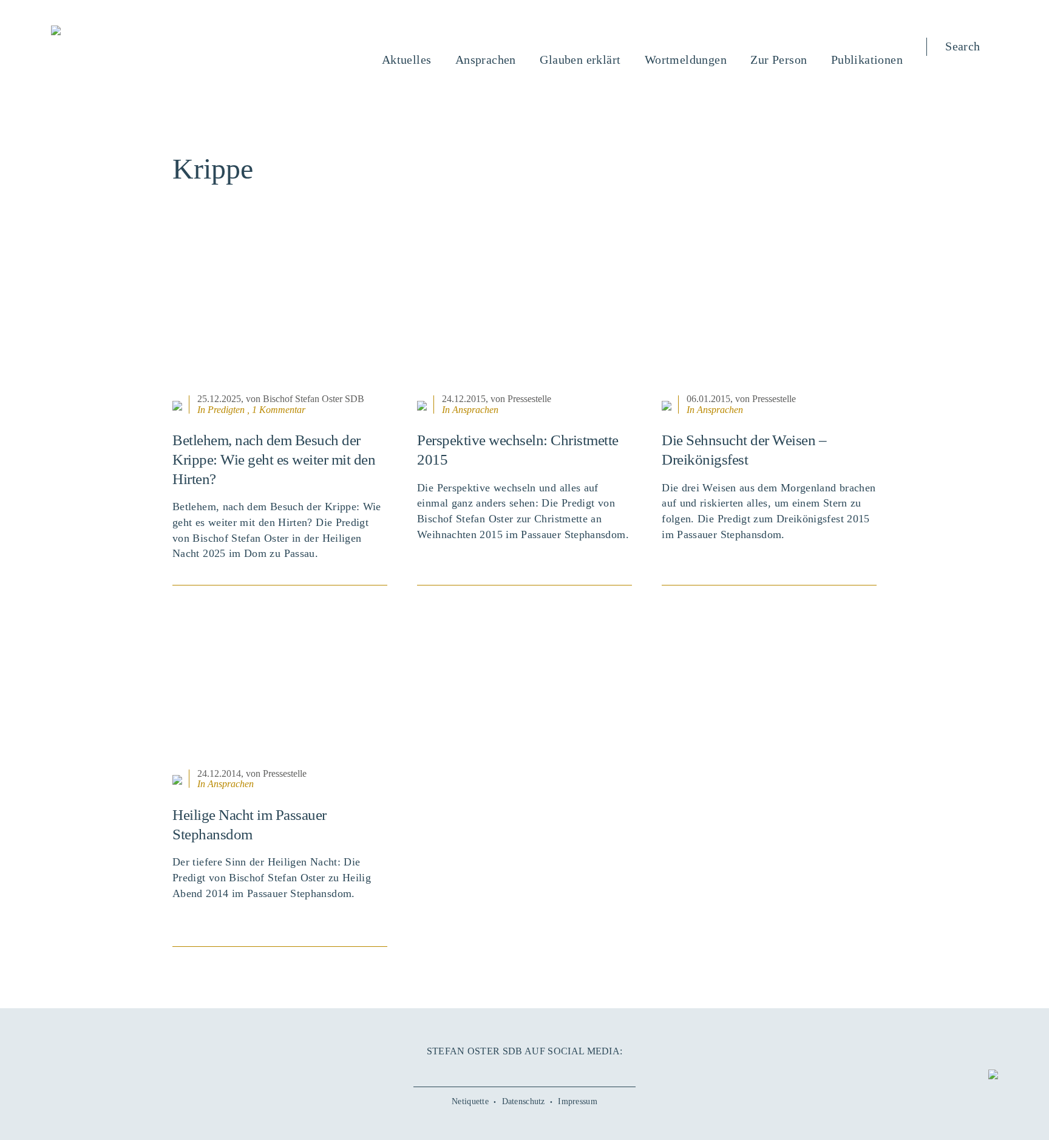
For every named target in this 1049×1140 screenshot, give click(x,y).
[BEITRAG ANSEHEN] (279, 315)
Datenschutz (523, 1101)
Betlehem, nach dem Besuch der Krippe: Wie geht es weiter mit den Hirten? (273, 459)
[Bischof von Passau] (129, 31)
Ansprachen (475, 409)
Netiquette (470, 1101)
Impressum (577, 1101)
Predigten (226, 409)
